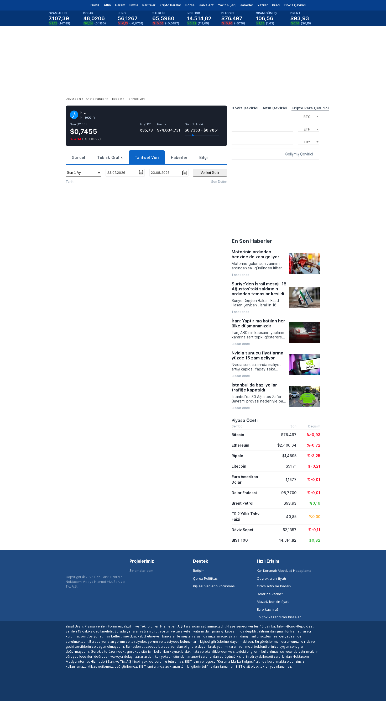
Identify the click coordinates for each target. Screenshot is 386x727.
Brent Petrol (242, 503)
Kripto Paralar (170, 5)
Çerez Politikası (205, 578)
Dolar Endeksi (244, 492)
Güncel (78, 157)
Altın (107, 5)
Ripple (237, 455)
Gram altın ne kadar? (274, 586)
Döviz (95, 5)
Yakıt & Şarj (227, 5)
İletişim (199, 570)
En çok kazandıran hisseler (279, 617)
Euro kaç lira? (268, 609)
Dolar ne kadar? (270, 594)
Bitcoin (238, 434)
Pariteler (148, 5)
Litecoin (239, 466)
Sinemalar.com (141, 570)
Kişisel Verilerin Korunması (214, 586)
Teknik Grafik (110, 157)
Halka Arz (206, 5)
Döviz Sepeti (243, 529)
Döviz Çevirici (295, 5)
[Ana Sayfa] (61, 5)
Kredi (276, 5)
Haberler (246, 5)
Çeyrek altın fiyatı (271, 578)
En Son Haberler (252, 241)
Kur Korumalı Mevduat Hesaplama (284, 570)
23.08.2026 (160, 172)
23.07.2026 (116, 172)
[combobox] (308, 116)
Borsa (190, 5)
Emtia (133, 5)
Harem (120, 5)
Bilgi (203, 157)
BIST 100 (240, 540)
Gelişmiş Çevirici (299, 154)
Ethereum (240, 445)
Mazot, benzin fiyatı (273, 601)
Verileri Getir (210, 173)
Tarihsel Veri (147, 157)
